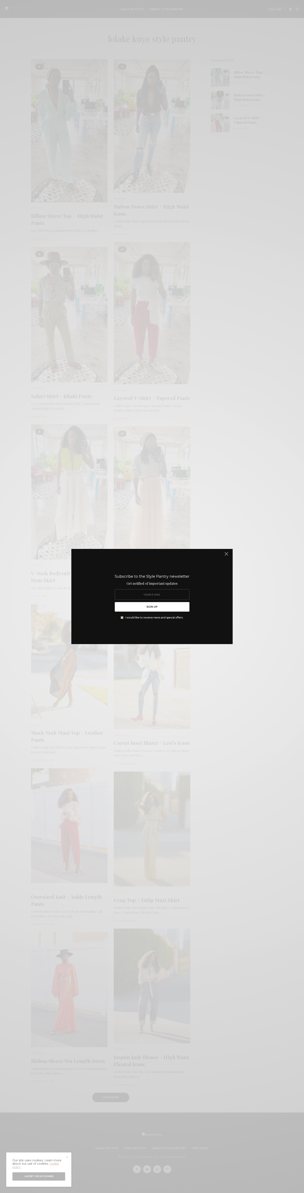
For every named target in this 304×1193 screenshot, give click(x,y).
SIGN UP (152, 606)
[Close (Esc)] (226, 555)
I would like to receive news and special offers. (154, 617)
